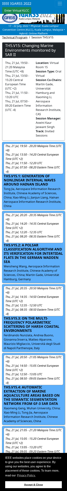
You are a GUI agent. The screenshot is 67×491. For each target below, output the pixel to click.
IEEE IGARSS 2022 (16, 3)
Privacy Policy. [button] (26, 475)
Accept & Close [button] (33, 484)
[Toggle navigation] (60, 3)
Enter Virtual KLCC (16, 10)
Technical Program (15, 37)
